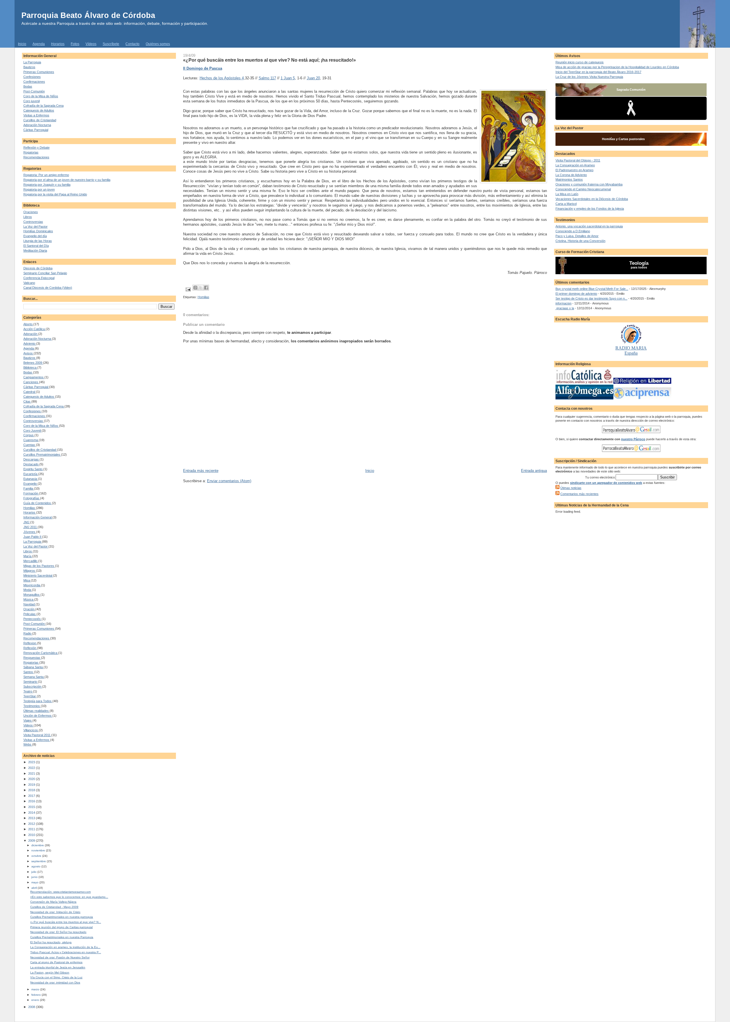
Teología (638, 263)
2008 (32, 1007)
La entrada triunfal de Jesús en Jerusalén (57, 967)
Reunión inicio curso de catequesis (579, 62)
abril (34, 887)
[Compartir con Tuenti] (195, 287)
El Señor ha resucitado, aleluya (51, 942)
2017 (32, 795)
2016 (32, 801)
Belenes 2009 (33, 362)
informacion (563, 303)
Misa (27, 580)
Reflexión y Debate (36, 147)
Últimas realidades (36, 710)
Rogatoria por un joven (39, 189)
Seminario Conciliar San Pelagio (45, 273)
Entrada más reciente (200, 470)
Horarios (57, 44)
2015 (32, 807)
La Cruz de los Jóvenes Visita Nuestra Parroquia (589, 76)
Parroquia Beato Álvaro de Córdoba (88, 15)
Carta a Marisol (566, 203)
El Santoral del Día (36, 245)
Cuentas (29, 445)
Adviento (29, 343)
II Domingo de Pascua (202, 68)
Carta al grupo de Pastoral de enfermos (56, 962)
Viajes (28, 720)
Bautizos (29, 67)
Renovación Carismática (40, 653)
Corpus (29, 435)
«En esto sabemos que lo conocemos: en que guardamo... (69, 896)
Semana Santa (33, 676)
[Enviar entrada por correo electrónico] (188, 289)
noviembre (38, 850)
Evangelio (30, 483)
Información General (37, 517)
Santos (28, 672)
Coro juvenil (31, 101)
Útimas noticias (570, 488)
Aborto (28, 324)
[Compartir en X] (201, 287)
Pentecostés (32, 619)
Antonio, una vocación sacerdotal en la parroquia (589, 226)
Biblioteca (30, 367)
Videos (28, 725)
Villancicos (31, 730)
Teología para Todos (37, 701)
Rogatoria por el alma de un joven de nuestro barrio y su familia (66, 179)
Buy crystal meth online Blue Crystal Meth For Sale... (591, 288)
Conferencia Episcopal (38, 278)
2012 (32, 823)
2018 (32, 790)
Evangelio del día (35, 236)
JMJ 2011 (30, 527)
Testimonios (32, 706)
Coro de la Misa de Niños (40, 96)
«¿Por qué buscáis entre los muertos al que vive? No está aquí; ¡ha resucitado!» (269, 59)
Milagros (29, 570)
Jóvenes (29, 532)
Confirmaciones (34, 81)
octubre (36, 855)
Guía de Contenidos (37, 503)
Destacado (31, 464)
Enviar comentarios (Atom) (229, 481)
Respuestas (32, 657)
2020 (32, 779)
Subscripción (32, 686)
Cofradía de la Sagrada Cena (43, 105)
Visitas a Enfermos (36, 115)
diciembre (38, 845)
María (27, 556)
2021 (32, 773)
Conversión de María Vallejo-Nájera (53, 901)
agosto (36, 866)
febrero (36, 994)
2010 (32, 835)
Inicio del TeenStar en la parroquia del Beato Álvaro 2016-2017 (598, 72)
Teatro (28, 691)
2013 (32, 818)
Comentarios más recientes (579, 494)
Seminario (30, 681)
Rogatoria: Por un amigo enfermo (46, 175)
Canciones (31, 382)
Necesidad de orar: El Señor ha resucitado (58, 932)
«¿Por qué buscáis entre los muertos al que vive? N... (65, 922)
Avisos (28, 353)
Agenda (39, 44)
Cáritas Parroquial (35, 130)
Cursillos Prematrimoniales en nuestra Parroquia (61, 937)
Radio (27, 633)
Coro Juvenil (32, 430)
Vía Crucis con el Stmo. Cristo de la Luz (56, 977)
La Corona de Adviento (571, 175)
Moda (27, 589)
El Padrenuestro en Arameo (574, 170)
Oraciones (30, 212)
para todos (639, 267)
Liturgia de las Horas (37, 241)
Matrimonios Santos (569, 179)
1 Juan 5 (288, 78)
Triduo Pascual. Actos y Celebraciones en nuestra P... (65, 952)
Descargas (31, 459)
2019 (32, 784)
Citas (27, 401)
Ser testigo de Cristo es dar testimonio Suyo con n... (591, 298)
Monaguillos (31, 594)
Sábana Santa (33, 667)
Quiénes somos (158, 44)
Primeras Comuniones (38, 72)
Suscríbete (111, 44)
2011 (32, 829)
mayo (35, 882)
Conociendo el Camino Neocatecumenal (583, 189)
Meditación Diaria (35, 250)
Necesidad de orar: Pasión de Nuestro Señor (60, 957)
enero (35, 999)
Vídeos (91, 44)
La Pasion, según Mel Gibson (49, 972)
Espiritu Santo (33, 469)
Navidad (29, 604)
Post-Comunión (34, 91)
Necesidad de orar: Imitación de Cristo (55, 912)
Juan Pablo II (32, 536)
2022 (32, 767)
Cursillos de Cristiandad (39, 120)
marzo (35, 989)
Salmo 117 (267, 78)
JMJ (26, 522)
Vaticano (29, 282)
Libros (27, 217)
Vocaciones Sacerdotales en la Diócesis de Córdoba (591, 199)
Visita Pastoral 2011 (37, 735)
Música (28, 599)
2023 (32, 762)
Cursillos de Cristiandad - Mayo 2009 (54, 906)
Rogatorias (30, 152)
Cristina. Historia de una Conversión (580, 241)
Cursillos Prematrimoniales (42, 454)
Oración (29, 609)
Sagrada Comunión (631, 89)
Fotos (75, 44)
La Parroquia (32, 62)
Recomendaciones (36, 157)
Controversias (33, 221)
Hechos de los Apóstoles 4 (222, 78)
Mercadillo (30, 561)
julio (34, 871)
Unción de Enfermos (37, 715)
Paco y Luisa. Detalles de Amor (577, 236)
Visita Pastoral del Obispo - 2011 (577, 160)
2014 (32, 812)
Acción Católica (34, 329)
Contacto (132, 44)
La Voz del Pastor (35, 226)
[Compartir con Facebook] (206, 287)
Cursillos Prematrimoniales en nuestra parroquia (61, 916)
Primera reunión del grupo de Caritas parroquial (61, 927)
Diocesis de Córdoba (37, 268)
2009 (32, 840)
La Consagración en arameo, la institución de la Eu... (65, 947)
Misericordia (32, 585)
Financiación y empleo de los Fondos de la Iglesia (589, 208)
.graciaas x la (564, 308)
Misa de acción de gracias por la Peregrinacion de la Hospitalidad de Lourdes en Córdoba (617, 67)
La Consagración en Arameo (575, 165)
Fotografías (31, 498)
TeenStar (30, 696)
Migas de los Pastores (39, 565)
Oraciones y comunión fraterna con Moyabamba (588, 184)
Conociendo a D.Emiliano (572, 231)
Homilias (29, 508)
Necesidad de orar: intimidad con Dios (55, 982)
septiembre (39, 861)
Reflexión (30, 648)
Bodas (27, 86)
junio (34, 876)
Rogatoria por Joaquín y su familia (46, 184)
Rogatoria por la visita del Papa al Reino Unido (55, 194)
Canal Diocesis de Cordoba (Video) (47, 287)
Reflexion (30, 643)
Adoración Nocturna (37, 125)
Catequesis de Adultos (38, 110)
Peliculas (29, 614)
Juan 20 (313, 78)
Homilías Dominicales (38, 231)
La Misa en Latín (566, 194)
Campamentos (33, 377)
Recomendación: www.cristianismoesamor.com (60, 891)
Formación (31, 493)
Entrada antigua (534, 470)
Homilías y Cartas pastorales (623, 139)
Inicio (22, 44)
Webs (27, 744)
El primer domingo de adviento (576, 293)
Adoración (30, 334)
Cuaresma (31, 440)
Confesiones (32, 76)
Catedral (29, 391)
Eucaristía (30, 474)
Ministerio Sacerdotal (38, 575)
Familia (28, 488)
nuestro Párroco (633, 439)
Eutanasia (30, 478)
